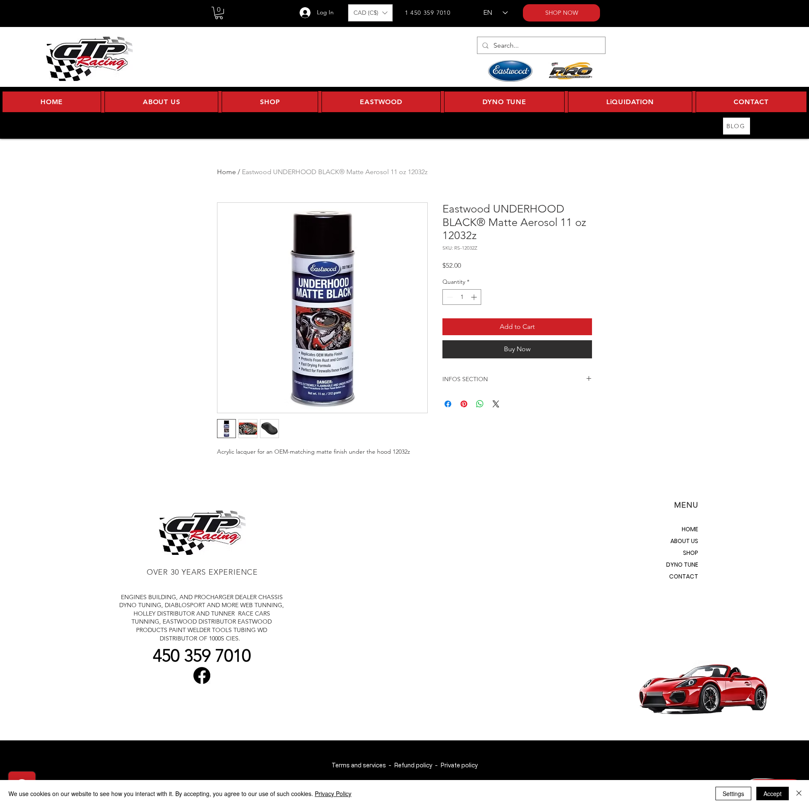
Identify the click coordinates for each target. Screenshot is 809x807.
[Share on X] (496, 404)
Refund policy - (417, 765)
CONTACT (683, 576)
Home (226, 172)
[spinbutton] (461, 297)
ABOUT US (684, 541)
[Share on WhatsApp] (480, 404)
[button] (219, 13)
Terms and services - (363, 765)
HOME (690, 529)
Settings (733, 793)
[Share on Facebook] (448, 404)
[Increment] (474, 297)
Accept (772, 793)
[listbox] (370, 13)
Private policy (459, 765)
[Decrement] (449, 297)
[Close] (799, 793)
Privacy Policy (333, 793)
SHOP (690, 553)
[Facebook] (201, 675)
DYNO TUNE (682, 564)
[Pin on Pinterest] (464, 404)
